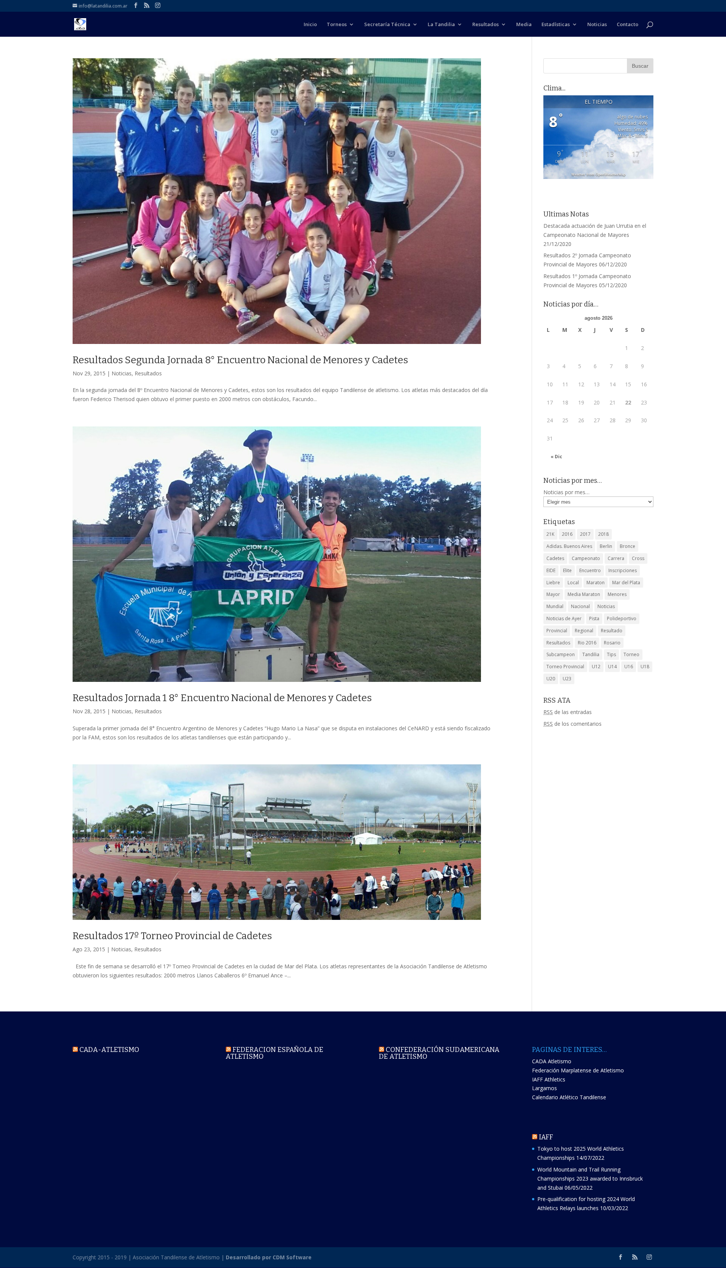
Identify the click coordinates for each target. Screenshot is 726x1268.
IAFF (546, 1137)
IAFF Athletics (548, 1079)
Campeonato (586, 558)
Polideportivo (621, 618)
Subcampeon (560, 654)
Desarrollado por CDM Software (269, 1257)
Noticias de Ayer (564, 618)
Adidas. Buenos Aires (569, 546)
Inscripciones (622, 570)
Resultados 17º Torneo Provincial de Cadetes (172, 936)
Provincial (556, 630)
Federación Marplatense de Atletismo (578, 1070)
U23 (567, 678)
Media (524, 25)
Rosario (612, 642)
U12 (596, 666)
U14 (612, 666)
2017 (585, 534)
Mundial (554, 606)
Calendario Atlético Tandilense (569, 1097)
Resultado (611, 630)
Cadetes (555, 558)
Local (573, 582)
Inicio (310, 25)
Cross (638, 558)
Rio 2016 (587, 642)
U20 (550, 678)
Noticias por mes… (566, 492)
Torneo (631, 654)
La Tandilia (441, 25)
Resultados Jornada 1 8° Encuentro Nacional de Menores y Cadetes (222, 698)
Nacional (580, 606)
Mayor (553, 594)
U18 (645, 666)
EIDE (550, 570)
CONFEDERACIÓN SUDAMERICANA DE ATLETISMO (439, 1053)
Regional (584, 630)
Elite (567, 570)
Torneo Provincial (565, 666)
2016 (567, 534)
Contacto (627, 25)
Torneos (337, 25)
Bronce (627, 546)
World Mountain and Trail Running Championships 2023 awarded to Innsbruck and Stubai (590, 1178)
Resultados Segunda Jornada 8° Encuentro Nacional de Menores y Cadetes (240, 360)
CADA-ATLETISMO (109, 1050)
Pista (594, 618)
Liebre (553, 582)
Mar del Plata (626, 582)
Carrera (616, 558)
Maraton (595, 582)
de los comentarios (572, 723)
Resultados (485, 25)
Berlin (606, 546)
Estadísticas (555, 25)
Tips (611, 654)
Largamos (544, 1088)
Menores (617, 594)
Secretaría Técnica (387, 25)
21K (550, 534)
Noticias (597, 25)
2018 (603, 534)
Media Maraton (584, 594)
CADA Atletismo (551, 1061)
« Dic (556, 456)
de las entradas (567, 712)
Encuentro (590, 570)
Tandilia (590, 654)
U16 (628, 666)
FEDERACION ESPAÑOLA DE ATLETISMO (274, 1053)
